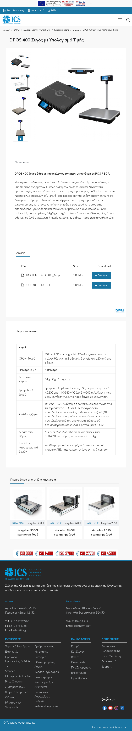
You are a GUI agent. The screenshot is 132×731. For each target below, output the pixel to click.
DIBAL (76, 29)
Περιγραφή (22, 162)
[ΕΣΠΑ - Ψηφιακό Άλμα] (61, 3)
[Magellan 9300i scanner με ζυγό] (28, 505)
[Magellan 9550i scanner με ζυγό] (101, 505)
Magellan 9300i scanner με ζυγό (28, 532)
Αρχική (6, 30)
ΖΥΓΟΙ (17, 29)
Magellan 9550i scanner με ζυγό (101, 532)
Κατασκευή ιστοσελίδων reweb (110, 727)
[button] (20, 53)
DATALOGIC (18, 523)
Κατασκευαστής (61, 29)
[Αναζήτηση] (128, 20)
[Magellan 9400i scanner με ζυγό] (64, 505)
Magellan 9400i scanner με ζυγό (64, 532)
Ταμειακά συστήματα (19, 722)
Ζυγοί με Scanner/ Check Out (37, 29)
